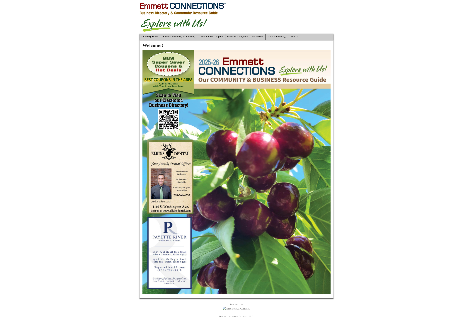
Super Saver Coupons (212, 36)
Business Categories (237, 36)
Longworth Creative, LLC (240, 316)
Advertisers (257, 36)
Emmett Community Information (178, 36)
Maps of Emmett (276, 36)
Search (294, 36)
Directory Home (150, 36)
